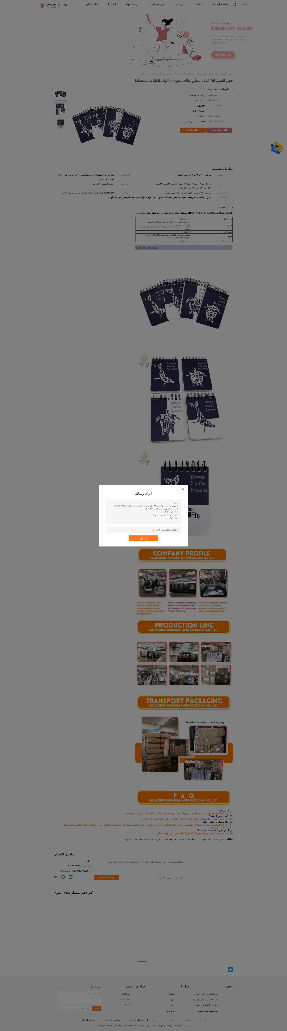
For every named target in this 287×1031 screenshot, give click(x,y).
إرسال (143, 538)
